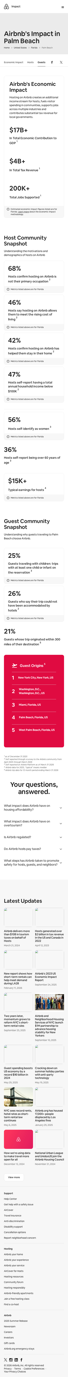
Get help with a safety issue (18, 1204)
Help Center (10, 1198)
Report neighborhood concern (20, 1237)
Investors (9, 1337)
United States (20, 47)
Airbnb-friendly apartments (18, 1293)
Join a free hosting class (16, 1298)
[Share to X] (61, 62)
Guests (41, 62)
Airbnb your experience (16, 1259)
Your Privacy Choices (15, 1371)
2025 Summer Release (16, 1320)
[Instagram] (11, 1360)
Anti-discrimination (14, 1221)
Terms (17, 1368)
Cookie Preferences (34, 1368)
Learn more (23, 211)
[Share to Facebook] (52, 62)
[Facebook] (21, 1360)
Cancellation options (15, 1232)
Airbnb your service (14, 1265)
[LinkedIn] (16, 1360)
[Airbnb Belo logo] (6, 6)
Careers (8, 1332)
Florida (34, 47)
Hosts (30, 62)
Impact (16, 6)
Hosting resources (13, 1276)
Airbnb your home (13, 1254)
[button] (34, 808)
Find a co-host (11, 1304)
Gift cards (9, 1343)
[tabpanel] (34, 1037)
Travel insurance (12, 1215)
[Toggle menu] (62, 7)
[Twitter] (5, 1360)
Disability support (13, 1226)
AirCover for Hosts (13, 1271)
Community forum (13, 1282)
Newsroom (10, 1326)
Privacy (8, 1368)
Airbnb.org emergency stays (19, 1348)
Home (7, 47)
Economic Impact (13, 62)
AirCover (8, 1210)
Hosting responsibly (14, 1287)
